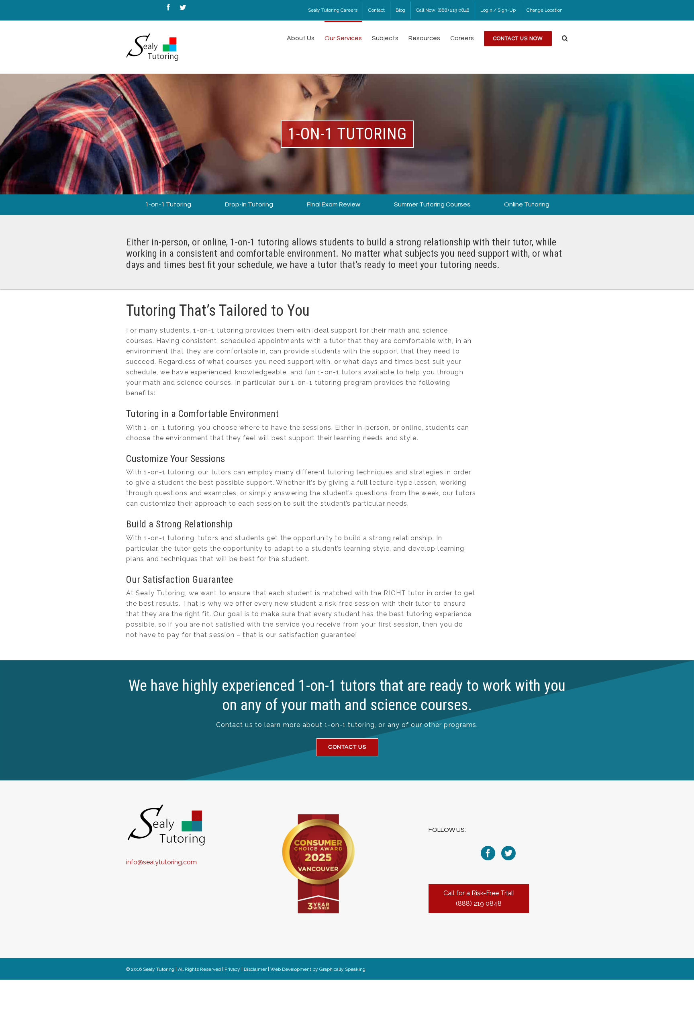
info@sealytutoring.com (161, 862)
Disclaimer (255, 969)
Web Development (290, 969)
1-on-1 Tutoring (168, 204)
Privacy (232, 969)
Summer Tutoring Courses (432, 204)
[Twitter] (508, 853)
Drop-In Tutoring (249, 204)
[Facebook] (488, 853)
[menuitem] (333, 10)
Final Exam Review (333, 204)
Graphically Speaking (342, 969)
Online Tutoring (526, 204)
